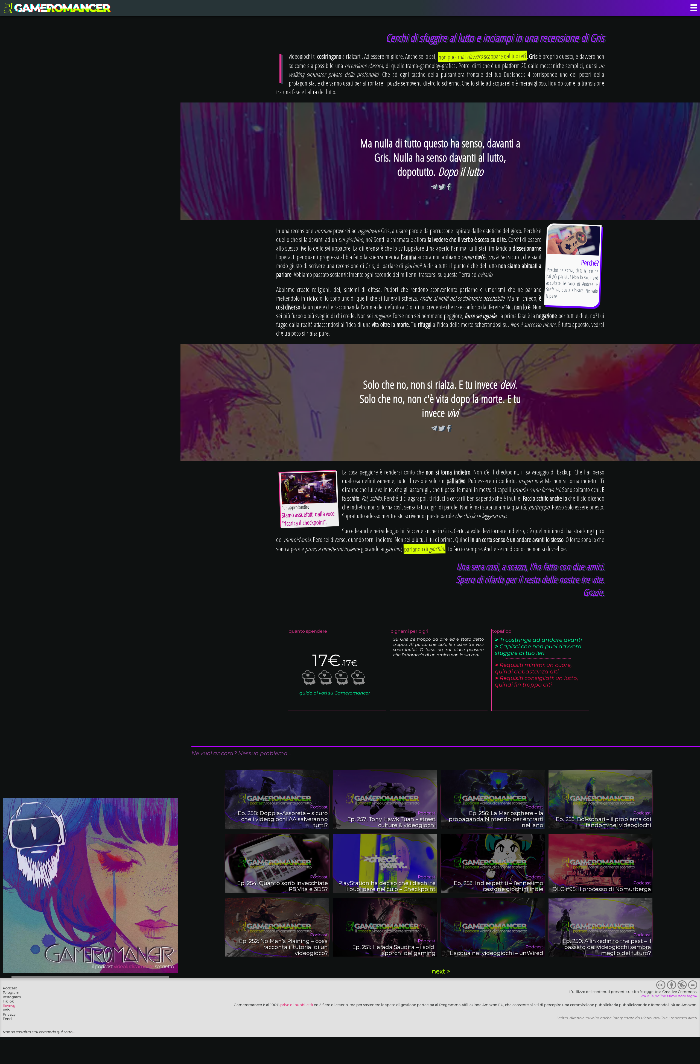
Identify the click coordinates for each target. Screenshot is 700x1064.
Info (6, 1010)
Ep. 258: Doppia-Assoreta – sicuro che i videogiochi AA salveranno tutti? (283, 819)
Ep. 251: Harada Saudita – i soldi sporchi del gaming (394, 950)
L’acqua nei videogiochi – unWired (496, 953)
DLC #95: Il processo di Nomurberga (601, 889)
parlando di (424, 549)
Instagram (12, 997)
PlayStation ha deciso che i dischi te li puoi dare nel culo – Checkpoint (387, 886)
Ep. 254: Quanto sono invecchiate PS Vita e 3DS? (282, 886)
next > (441, 971)
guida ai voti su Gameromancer (334, 693)
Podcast (10, 988)
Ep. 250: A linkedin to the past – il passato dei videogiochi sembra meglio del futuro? (606, 947)
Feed (7, 1018)
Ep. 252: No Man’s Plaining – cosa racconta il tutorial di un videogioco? (283, 947)
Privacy (9, 1014)
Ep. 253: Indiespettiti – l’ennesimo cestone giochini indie (498, 886)
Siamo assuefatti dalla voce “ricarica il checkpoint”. (308, 518)
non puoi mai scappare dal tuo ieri (483, 56)
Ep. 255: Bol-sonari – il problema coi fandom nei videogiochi (603, 822)
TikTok (8, 1001)
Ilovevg (9, 1005)
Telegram (11, 992)
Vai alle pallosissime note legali (668, 996)
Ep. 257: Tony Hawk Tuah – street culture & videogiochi (391, 822)
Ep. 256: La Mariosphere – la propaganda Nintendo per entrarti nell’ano (496, 819)
